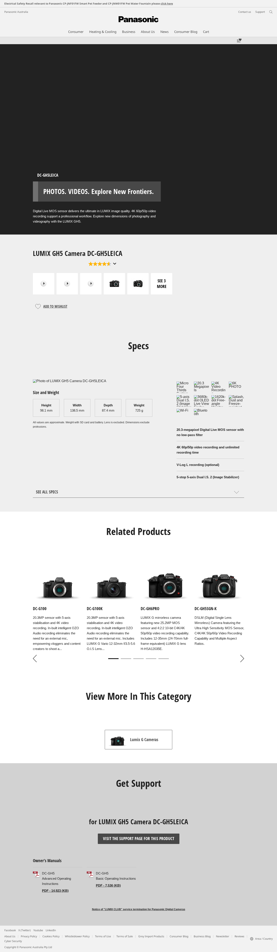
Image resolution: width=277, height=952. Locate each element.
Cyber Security (13, 941)
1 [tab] (113, 658)
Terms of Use (103, 936)
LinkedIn (51, 930)
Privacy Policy (29, 936)
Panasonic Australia (16, 12)
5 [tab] (163, 658)
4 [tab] (151, 658)
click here (167, 3)
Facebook (10, 930)
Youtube (38, 930)
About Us (9, 936)
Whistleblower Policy (77, 936)
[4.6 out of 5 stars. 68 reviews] (102, 264)
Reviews (239, 936)
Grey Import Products (151, 936)
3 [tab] (138, 658)
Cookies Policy (51, 936)
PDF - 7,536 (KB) (108, 885)
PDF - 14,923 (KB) (55, 890)
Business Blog (202, 936)
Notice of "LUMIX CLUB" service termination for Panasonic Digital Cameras (138, 909)
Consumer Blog (179, 936)
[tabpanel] (138, 608)
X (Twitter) (24, 930)
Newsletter (222, 936)
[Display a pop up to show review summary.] (114, 263)
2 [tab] (126, 658)
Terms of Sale (124, 936)
